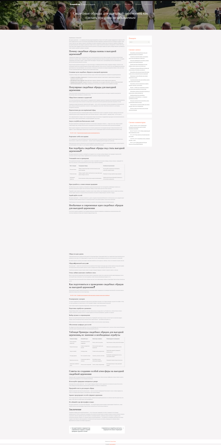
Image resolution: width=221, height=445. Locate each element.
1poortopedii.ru (112, 444)
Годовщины (138, 4)
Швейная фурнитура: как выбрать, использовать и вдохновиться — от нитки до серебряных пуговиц (138, 97)
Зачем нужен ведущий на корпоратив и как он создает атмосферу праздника (138, 127)
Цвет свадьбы (148, 4)
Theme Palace (113, 441)
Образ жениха (128, 4)
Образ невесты (116, 4)
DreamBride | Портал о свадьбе (82, 4)
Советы (107, 4)
